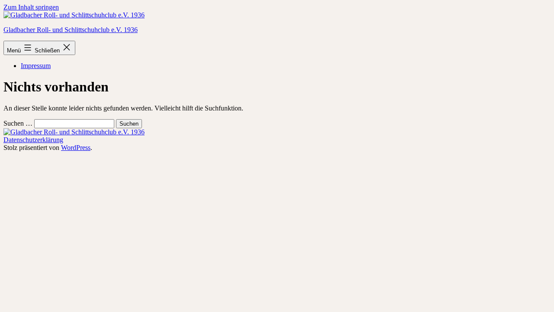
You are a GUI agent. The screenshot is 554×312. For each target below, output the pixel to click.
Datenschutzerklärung (33, 139)
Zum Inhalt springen (31, 7)
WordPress (75, 147)
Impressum (36, 65)
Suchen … (17, 123)
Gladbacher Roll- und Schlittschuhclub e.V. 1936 (70, 29)
